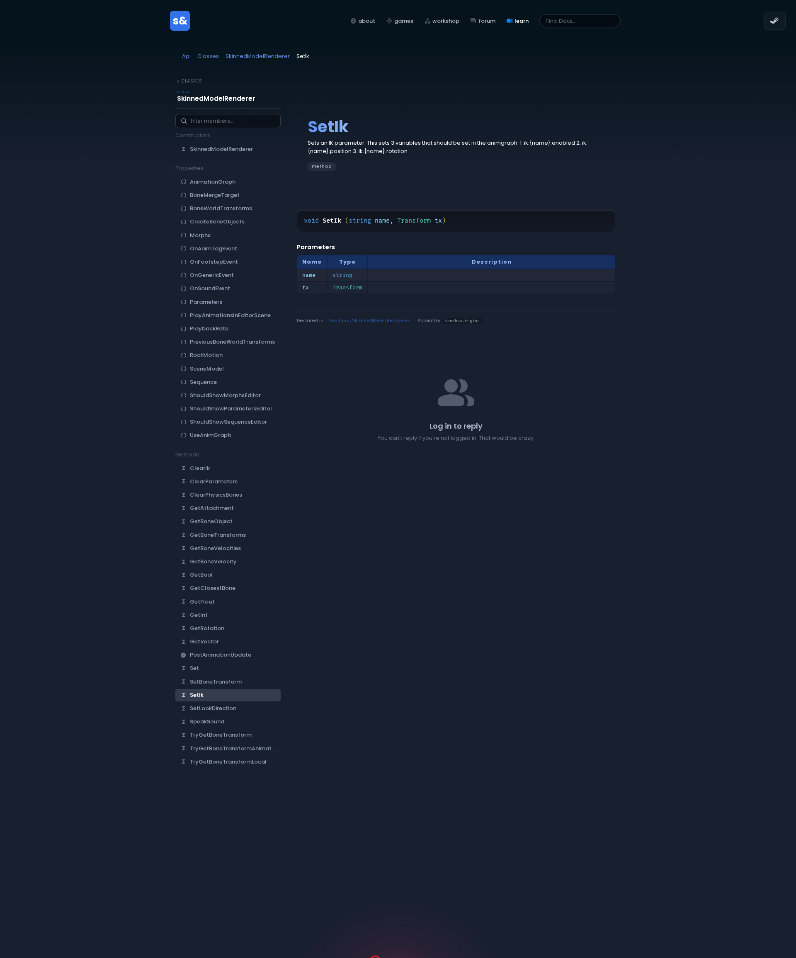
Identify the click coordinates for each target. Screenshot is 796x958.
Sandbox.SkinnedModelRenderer (369, 320)
